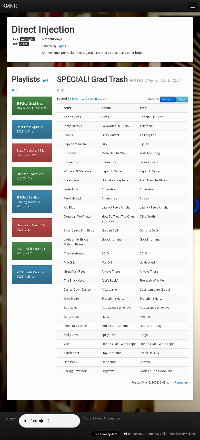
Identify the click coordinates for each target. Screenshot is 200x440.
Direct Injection (95, 99)
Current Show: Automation (102, 418)
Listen (9, 418)
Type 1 (61, 46)
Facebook (167, 99)
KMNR (9, 6)
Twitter (182, 99)
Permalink (181, 382)
